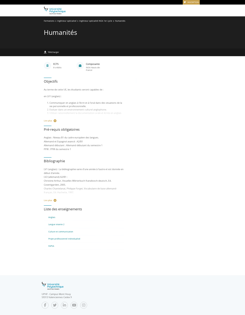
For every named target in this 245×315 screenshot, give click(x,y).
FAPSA (51, 246)
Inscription (193, 2)
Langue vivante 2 (56, 224)
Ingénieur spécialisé (66, 20)
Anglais (51, 217)
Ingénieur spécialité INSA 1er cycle (95, 20)
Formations (49, 20)
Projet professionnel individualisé (64, 238)
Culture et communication (60, 231)
